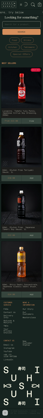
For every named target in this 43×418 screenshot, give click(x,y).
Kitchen (12, 47)
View (31, 121)
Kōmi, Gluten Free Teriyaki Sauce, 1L (21, 149)
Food (14, 40)
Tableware (29, 47)
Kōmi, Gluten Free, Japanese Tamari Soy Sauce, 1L (21, 207)
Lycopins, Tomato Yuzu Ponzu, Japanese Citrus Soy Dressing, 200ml (21, 91)
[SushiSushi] (9, 5)
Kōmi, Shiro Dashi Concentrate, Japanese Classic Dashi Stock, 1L (21, 265)
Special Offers (21, 54)
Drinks (27, 40)
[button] (33, 4)
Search (21, 32)
